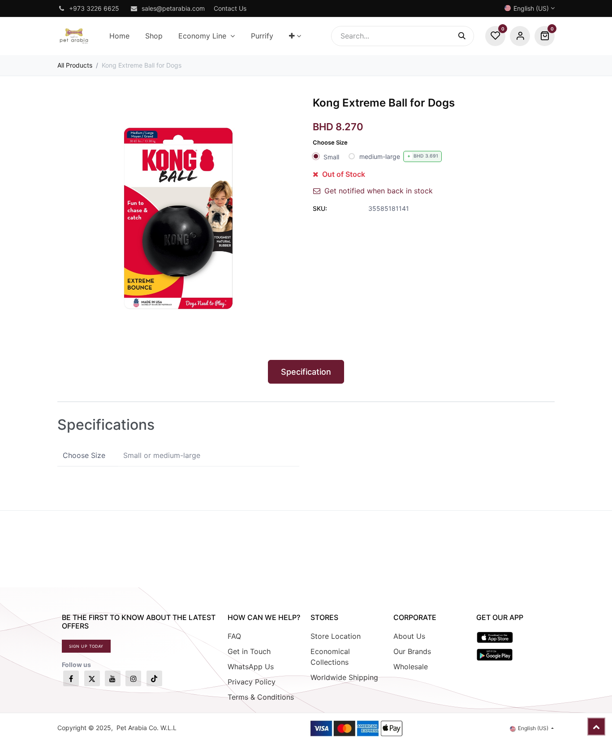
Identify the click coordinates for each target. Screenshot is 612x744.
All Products (74, 65)
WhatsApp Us (251, 666)
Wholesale (410, 666)
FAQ (234, 636)
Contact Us (230, 8)
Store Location (335, 636)
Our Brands (412, 651)
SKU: (320, 208)
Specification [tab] (306, 371)
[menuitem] (119, 36)
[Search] (466, 36)
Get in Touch (249, 651)
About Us (409, 636)
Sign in (520, 36)
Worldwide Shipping (344, 677)
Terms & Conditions (261, 697)
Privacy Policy (252, 681)
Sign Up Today (86, 646)
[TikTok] (154, 678)
